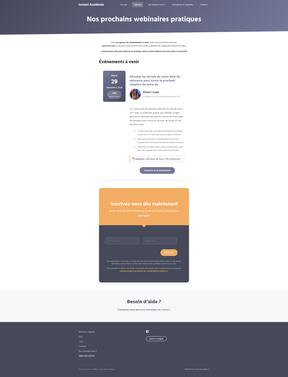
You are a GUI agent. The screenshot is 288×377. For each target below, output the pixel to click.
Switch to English (156, 339)
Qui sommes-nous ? (156, 4)
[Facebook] (147, 332)
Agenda (137, 4)
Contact (203, 4)
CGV (81, 336)
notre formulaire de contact (154, 310)
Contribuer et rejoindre (182, 4)
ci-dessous (121, 45)
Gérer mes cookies (87, 355)
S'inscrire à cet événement (157, 170)
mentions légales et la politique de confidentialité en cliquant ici (144, 271)
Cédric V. (206, 369)
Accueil (123, 4)
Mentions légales (87, 331)
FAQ (81, 341)
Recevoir (168, 252)
